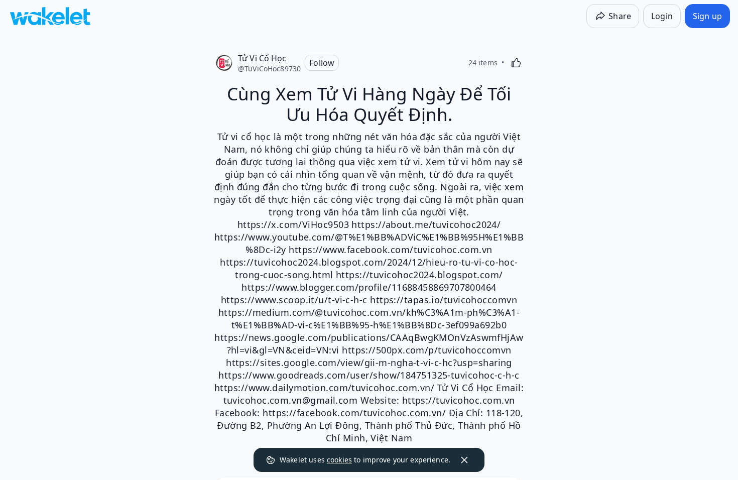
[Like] (516, 63)
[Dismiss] (464, 460)
